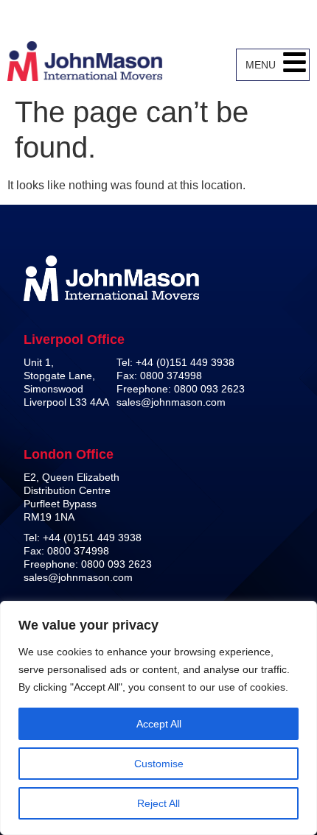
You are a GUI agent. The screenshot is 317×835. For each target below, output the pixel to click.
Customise (159, 763)
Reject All (158, 803)
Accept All (158, 724)
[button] (294, 64)
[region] (158, 718)
